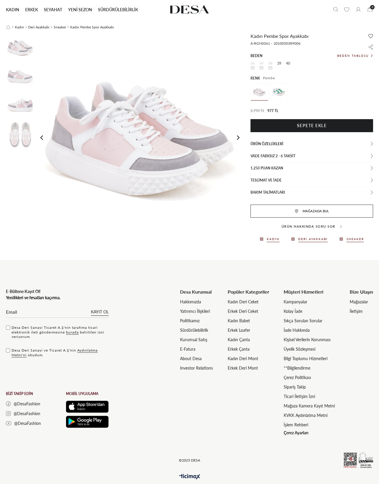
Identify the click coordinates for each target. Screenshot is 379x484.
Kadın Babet (239, 320)
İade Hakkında (297, 330)
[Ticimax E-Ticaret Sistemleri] (189, 477)
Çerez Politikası (297, 377)
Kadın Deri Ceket (243, 301)
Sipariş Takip (295, 386)
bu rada (72, 332)
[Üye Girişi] (358, 9)
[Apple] (87, 407)
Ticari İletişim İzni (299, 396)
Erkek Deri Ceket (243, 311)
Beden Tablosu (353, 55)
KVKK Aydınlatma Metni (305, 415)
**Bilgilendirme (297, 367)
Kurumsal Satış (193, 339)
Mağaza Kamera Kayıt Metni (309, 405)
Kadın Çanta (239, 339)
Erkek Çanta (239, 349)
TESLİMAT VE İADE (266, 180)
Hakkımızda (190, 301)
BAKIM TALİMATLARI (267, 192)
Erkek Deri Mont (243, 367)
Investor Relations (196, 367)
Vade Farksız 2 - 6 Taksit (273, 156)
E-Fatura (187, 349)
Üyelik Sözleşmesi (299, 349)
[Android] (87, 422)
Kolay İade (293, 311)
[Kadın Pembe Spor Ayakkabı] (259, 92)
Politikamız (190, 320)
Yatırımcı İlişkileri (195, 311)
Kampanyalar (295, 301)
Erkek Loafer (239, 330)
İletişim (356, 311)
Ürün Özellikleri (266, 144)
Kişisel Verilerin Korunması (307, 339)
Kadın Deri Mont (243, 358)
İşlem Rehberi (296, 424)
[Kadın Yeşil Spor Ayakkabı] (279, 92)
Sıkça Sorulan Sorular (303, 320)
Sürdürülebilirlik (194, 330)
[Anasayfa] (8, 27)
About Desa (191, 358)
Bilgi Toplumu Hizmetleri (305, 358)
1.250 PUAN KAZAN (266, 168)
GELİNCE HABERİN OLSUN (253, 68)
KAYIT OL (100, 311)
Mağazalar (359, 301)
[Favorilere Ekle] (370, 36)
